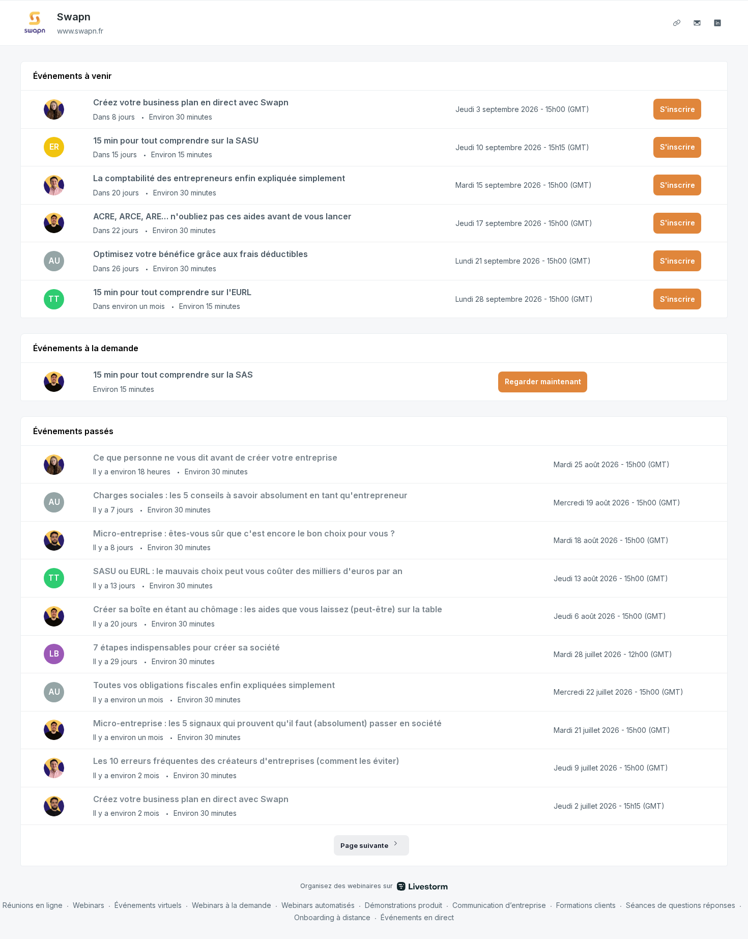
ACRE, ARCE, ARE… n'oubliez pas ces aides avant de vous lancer (222, 216)
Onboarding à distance (332, 917)
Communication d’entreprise (499, 905)
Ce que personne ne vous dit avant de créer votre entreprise (215, 457)
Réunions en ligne (33, 905)
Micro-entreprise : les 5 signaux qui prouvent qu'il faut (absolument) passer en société (267, 723)
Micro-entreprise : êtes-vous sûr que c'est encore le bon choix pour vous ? (244, 533)
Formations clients (586, 905)
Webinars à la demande (231, 905)
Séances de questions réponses (680, 905)
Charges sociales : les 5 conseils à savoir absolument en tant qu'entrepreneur (250, 495)
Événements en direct (417, 917)
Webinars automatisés (318, 905)
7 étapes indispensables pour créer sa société (186, 647)
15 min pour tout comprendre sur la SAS (173, 374)
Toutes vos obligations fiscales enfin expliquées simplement (214, 685)
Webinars (88, 905)
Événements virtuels (148, 905)
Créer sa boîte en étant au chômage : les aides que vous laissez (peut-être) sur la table (267, 609)
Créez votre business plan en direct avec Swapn (191, 102)
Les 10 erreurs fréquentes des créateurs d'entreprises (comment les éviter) (246, 761)
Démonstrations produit (404, 905)
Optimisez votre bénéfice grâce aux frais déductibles (200, 254)
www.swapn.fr (80, 30)
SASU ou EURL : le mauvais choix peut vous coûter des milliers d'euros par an (247, 571)
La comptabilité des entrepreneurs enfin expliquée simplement (219, 178)
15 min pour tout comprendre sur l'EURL (172, 292)
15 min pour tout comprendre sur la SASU (175, 140)
